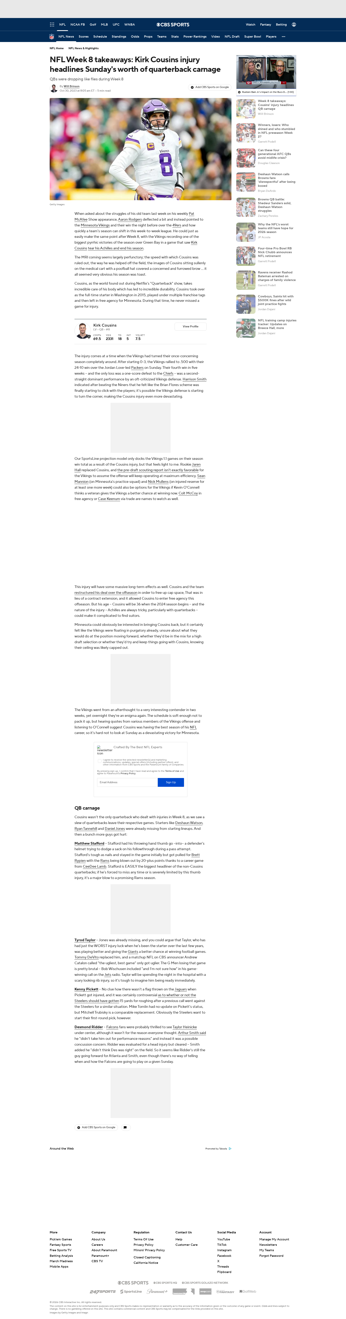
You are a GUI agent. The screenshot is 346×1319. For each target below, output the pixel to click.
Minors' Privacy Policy (149, 1250)
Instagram (224, 1250)
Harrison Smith (194, 379)
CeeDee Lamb (94, 866)
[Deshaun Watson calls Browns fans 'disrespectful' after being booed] (245, 182)
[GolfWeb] (247, 1292)
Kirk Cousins (105, 325)
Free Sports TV (60, 1250)
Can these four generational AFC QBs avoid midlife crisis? (274, 154)
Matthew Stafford (89, 843)
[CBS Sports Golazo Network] (205, 1282)
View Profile (190, 326)
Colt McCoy (188, 493)
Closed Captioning (147, 1257)
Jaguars (181, 989)
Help (178, 1239)
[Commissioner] (184, 1290)
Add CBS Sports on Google (212, 87)
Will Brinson (71, 86)
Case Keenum (109, 499)
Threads (223, 1267)
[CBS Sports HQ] (165, 1282)
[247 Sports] (103, 1291)
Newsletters (268, 1245)
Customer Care (186, 1245)
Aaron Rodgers (130, 219)
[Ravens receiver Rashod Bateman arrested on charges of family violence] (245, 280)
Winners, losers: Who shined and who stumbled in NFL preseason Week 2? (276, 131)
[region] (266, 72)
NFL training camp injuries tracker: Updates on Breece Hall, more (277, 324)
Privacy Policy (143, 1245)
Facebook (224, 1256)
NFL (193, 727)
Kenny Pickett (86, 989)
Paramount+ (100, 1256)
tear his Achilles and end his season (115, 248)
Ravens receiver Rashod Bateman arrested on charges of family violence (277, 276)
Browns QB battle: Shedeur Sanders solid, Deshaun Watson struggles (274, 205)
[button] (284, 36)
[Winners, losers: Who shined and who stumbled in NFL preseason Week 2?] (245, 132)
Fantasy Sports (60, 1245)
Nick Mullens (158, 481)
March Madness (61, 1261)
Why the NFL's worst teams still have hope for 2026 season (275, 228)
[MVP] (205, 1290)
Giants (133, 951)
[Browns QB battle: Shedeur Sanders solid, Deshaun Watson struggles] (245, 207)
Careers (97, 1245)
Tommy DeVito (86, 957)
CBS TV (97, 1261)
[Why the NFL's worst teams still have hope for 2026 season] (245, 232)
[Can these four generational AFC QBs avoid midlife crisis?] (245, 158)
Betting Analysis (61, 1256)
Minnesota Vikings (95, 225)
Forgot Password (271, 1256)
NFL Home (57, 48)
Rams (104, 860)
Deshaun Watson (188, 823)
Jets (107, 974)
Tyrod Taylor (85, 940)
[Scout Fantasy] (225, 1291)
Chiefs (168, 373)
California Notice (146, 1263)
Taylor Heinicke (185, 1027)
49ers (176, 225)
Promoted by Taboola (216, 1148)
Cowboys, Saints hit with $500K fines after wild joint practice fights (276, 300)
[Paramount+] (157, 1291)
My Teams (266, 1250)
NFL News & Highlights (83, 48)
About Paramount (104, 1250)
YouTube (223, 1239)
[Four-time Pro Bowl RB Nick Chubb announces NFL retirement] (245, 256)
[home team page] (89, 337)
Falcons (112, 1027)
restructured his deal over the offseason (105, 592)
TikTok (221, 1245)
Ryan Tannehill (85, 828)
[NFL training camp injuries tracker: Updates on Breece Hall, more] (245, 328)
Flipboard (224, 1272)
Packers (137, 367)
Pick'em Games (61, 1239)
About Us (98, 1239)
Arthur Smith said (192, 1033)
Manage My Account (274, 1239)
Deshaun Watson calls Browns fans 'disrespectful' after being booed (277, 180)
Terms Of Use (144, 1239)
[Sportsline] (131, 1291)
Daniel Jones (115, 828)
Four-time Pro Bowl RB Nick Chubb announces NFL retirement (275, 252)
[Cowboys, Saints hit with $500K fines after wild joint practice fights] (245, 304)
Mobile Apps (59, 1267)
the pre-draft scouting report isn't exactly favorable (158, 470)
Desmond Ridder (88, 1027)
